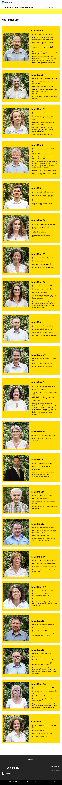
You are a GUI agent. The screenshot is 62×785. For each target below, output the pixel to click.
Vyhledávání (31, 759)
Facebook (7, 773)
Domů (5, 15)
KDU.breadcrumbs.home (2, 15)
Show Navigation (3, 11)
